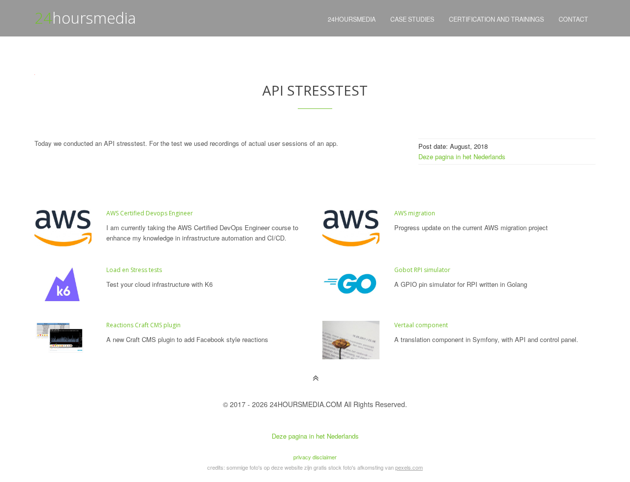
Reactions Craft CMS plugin (143, 325)
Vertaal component (421, 325)
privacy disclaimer (315, 457)
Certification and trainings (496, 19)
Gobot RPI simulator (422, 270)
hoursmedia (85, 17)
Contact (573, 19)
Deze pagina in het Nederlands (461, 156)
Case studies (412, 19)
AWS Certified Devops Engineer (149, 213)
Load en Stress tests (134, 270)
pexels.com (409, 467)
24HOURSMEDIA (352, 19)
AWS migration (414, 213)
